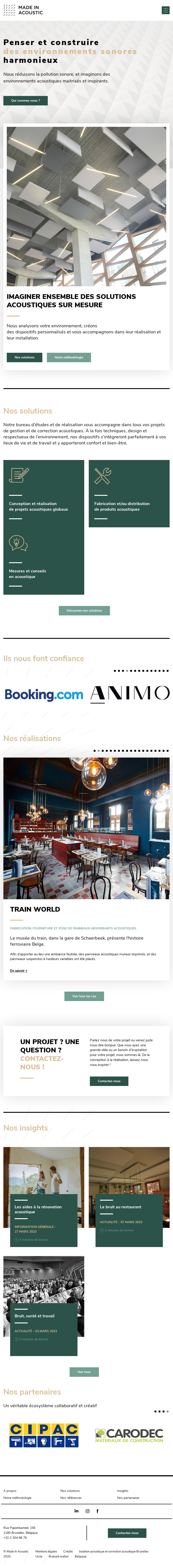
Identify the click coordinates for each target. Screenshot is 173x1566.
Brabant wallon (58, 1538)
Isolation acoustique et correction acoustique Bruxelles (113, 1533)
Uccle (38, 1538)
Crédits (68, 1533)
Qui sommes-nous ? (25, 100)
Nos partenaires (128, 1479)
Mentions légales (46, 1533)
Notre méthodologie (69, 357)
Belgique (80, 1538)
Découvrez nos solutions (84, 610)
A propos (9, 1472)
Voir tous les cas (84, 978)
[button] (115, 671)
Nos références (71, 1479)
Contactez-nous (109, 1063)
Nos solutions (24, 357)
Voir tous (84, 1353)
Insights (122, 1472)
